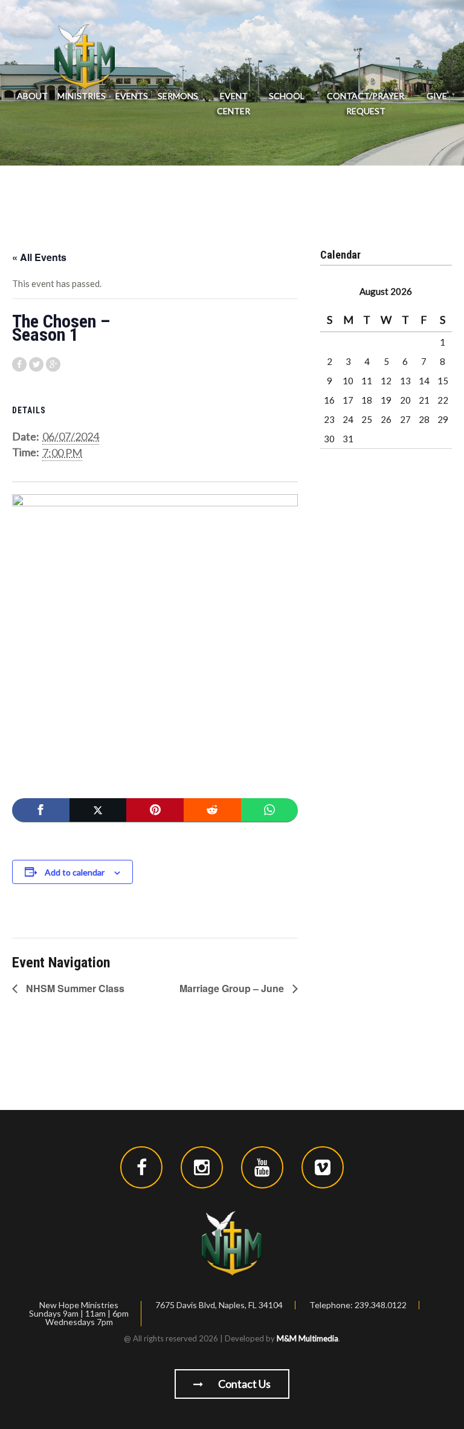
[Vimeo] (322, 1167)
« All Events (39, 257)
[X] (98, 810)
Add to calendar (75, 872)
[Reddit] (212, 810)
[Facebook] (40, 810)
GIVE (437, 96)
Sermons (178, 96)
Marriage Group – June (232, 988)
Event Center (233, 103)
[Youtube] (262, 1167)
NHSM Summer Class (74, 988)
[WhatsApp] (269, 810)
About (32, 96)
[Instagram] (202, 1167)
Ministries (81, 96)
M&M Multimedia (307, 1338)
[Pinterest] (155, 810)
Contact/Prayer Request (365, 103)
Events (131, 96)
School (286, 96)
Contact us (243, 1383)
